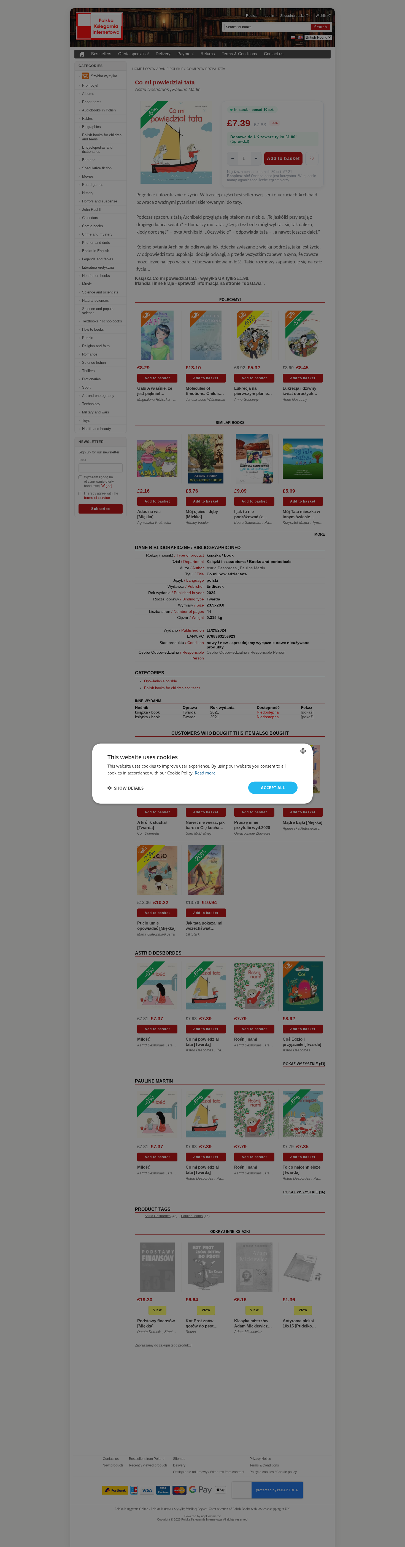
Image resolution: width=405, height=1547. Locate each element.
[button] (125, 788)
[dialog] (202, 773)
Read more (205, 772)
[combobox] (303, 751)
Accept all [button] (273, 787)
